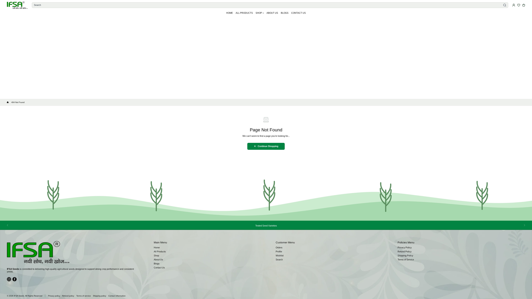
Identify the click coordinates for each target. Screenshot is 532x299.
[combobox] (270, 5)
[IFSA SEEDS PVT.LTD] (17, 5)
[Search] (504, 5)
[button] (523, 5)
